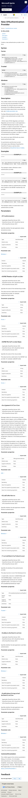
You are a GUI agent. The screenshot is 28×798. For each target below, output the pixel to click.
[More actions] (26, 18)
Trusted (3, 610)
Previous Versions (13, 790)
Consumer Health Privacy (7, 794)
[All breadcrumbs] (2, 18)
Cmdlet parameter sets (12, 111)
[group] (14, 60)
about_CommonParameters (8, 768)
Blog (19, 790)
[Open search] (21, 15)
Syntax (3, 33)
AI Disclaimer (4, 790)
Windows (3, 254)
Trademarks (3, 796)
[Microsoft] (14, 15)
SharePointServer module (11, 28)
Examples (4, 37)
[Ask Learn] (23, 18)
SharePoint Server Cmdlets (17, 148)
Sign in (25, 14)
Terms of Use (18, 794)
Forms (3, 319)
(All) (2, 473)
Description (4, 35)
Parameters (4, 39)
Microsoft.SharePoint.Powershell (12, 18)
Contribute (3, 792)
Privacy (9, 792)
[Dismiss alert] (26, 2)
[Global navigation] (1, 15)
